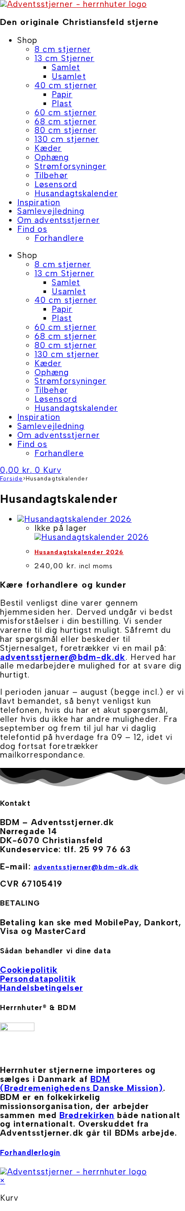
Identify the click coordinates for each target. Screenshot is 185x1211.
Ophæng (51, 157)
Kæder (48, 148)
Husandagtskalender (76, 193)
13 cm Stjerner (64, 58)
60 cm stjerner (65, 112)
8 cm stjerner (62, 49)
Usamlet (69, 76)
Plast (62, 103)
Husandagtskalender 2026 (78, 552)
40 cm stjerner (65, 85)
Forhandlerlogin (30, 1152)
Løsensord (55, 184)
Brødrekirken (86, 1115)
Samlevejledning (51, 211)
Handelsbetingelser (41, 988)
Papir (62, 94)
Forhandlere (59, 238)
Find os (32, 229)
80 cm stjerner (65, 130)
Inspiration (38, 202)
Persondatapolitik (38, 979)
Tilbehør (51, 175)
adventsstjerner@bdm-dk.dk (63, 657)
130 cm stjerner (66, 139)
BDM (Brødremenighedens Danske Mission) (81, 1083)
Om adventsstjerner (58, 220)
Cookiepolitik (29, 970)
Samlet (66, 67)
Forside (11, 478)
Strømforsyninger (70, 166)
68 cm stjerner (65, 121)
